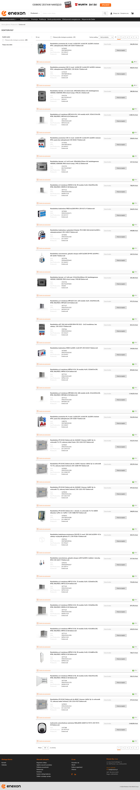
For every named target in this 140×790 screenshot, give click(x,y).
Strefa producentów (54, 19)
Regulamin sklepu (42, 762)
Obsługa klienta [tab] (7, 759)
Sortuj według (94, 37)
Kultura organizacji (77, 767)
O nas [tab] (73, 759)
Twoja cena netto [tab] (7, 44)
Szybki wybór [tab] (6, 37)
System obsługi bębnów (44, 774)
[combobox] (74, 13)
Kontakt (4, 762)
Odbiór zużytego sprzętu (44, 776)
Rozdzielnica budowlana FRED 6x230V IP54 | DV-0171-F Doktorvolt (72, 208)
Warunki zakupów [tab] (43, 759)
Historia (74, 769)
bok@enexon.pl (113, 769)
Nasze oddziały (111, 767)
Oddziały (4, 765)
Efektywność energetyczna (71, 19)
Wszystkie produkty (8, 19)
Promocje (34, 19)
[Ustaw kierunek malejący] (115, 37)
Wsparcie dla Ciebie (88, 19)
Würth (73, 765)
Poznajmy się (75, 762)
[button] (44, 62)
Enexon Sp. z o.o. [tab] (112, 759)
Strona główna (6, 24)
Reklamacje (40, 769)
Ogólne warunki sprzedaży (44, 765)
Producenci (24, 19)
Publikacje (42, 19)
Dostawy (39, 772)
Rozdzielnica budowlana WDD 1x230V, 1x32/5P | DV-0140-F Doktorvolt (74, 348)
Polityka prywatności (43, 767)
